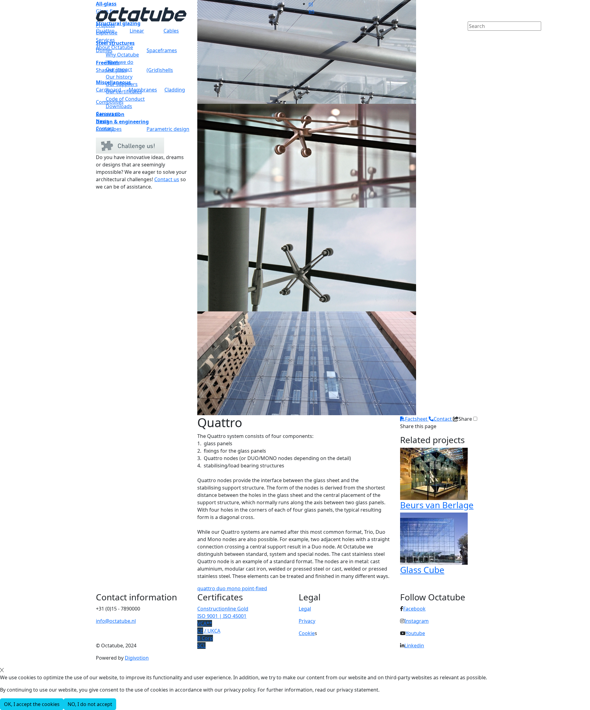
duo (221, 588)
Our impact (119, 69)
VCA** (204, 623)
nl (311, 3)
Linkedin (414, 645)
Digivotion (137, 657)
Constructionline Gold (222, 608)
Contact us (166, 179)
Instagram (416, 621)
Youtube (415, 633)
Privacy (307, 621)
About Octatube (114, 47)
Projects (105, 25)
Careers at (108, 113)
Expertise (106, 32)
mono (234, 588)
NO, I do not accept (90, 704)
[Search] (472, 36)
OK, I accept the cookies (32, 704)
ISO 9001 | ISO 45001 (221, 616)
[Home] (141, 13)
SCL (201, 645)
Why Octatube (122, 54)
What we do (119, 62)
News (102, 121)
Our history (119, 76)
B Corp (205, 638)
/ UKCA (208, 630)
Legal (305, 608)
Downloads (119, 106)
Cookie (307, 633)
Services (105, 40)
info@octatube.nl (116, 621)
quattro (206, 588)
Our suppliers (122, 84)
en (311, 11)
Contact (105, 128)
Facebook (414, 608)
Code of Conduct (125, 99)
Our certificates (124, 91)
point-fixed (254, 588)
